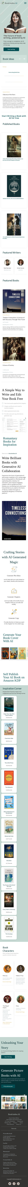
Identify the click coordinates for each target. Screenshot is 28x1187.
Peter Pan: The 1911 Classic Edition (9, 714)
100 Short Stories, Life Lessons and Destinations (13, 198)
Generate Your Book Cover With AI (12, 638)
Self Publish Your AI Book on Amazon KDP (14, 677)
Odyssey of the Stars (9, 94)
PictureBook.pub (8, 1086)
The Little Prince (9, 763)
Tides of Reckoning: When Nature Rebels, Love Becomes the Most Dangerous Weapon (13, 159)
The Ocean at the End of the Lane (9, 885)
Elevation (8, 860)
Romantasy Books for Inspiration (10, 441)
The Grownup (8, 934)
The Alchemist (9, 787)
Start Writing (8, 1057)
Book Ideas (8, 58)
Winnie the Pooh (9, 836)
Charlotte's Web (9, 738)
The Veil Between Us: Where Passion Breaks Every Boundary (14, 237)
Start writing (11, 49)
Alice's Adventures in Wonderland (9, 812)
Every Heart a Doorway (9, 909)
